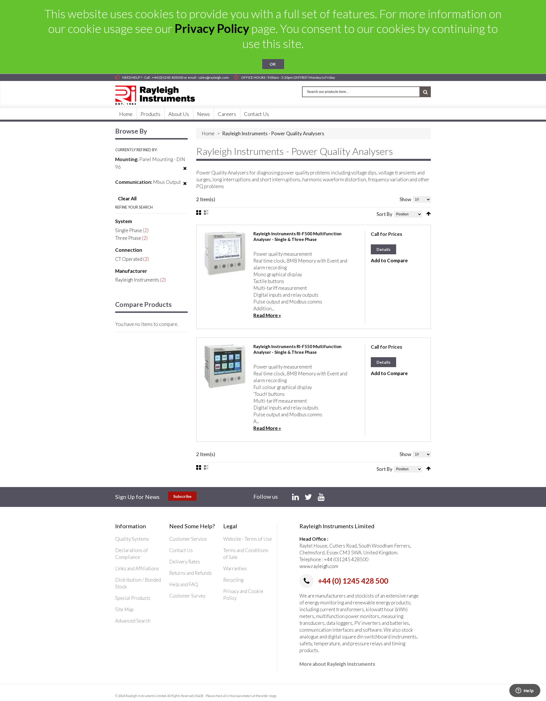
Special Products (132, 598)
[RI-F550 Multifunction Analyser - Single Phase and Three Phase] (225, 366)
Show (405, 199)
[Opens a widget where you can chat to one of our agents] (524, 691)
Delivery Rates (184, 562)
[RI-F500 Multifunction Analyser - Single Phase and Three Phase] (225, 253)
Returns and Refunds (190, 573)
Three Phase (128, 238)
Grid (198, 212)
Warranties (235, 568)
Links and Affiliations (137, 568)
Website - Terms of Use (247, 539)
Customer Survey (187, 596)
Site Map (124, 609)
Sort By (384, 214)
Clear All (127, 198)
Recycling (233, 580)
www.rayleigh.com (318, 566)
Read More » (267, 315)
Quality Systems (132, 539)
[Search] (425, 91)
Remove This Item (185, 172)
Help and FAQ (183, 584)
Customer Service (188, 539)
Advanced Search (132, 621)
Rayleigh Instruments (137, 280)
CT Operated (128, 259)
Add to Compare (389, 260)
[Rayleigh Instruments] (160, 93)
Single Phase (128, 230)
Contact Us (181, 550)
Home (208, 133)
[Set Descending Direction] (428, 213)
